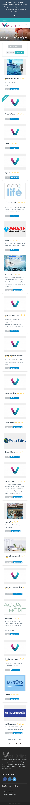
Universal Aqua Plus (12, 315)
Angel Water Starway (12, 78)
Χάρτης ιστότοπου (9, 791)
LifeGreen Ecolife (11, 202)
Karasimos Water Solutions (14, 355)
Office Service (10, 422)
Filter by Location (15, 46)
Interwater (8, 274)
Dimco (7, 143)
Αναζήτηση (19, 52)
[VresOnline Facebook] (5, 779)
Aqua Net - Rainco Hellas (13, 587)
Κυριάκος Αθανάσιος (12, 659)
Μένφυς (7, 695)
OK (14, 15)
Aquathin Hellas (10, 393)
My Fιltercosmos (10, 724)
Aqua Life (8, 522)
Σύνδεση (6, 20)
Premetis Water (10, 114)
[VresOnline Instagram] (10, 779)
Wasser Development (12, 556)
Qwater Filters (10, 452)
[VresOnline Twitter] (14, 779)
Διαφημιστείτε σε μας (10, 794)
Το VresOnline (8, 789)
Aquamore (8, 618)
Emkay (7, 240)
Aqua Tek (8, 173)
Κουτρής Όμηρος (11, 481)
